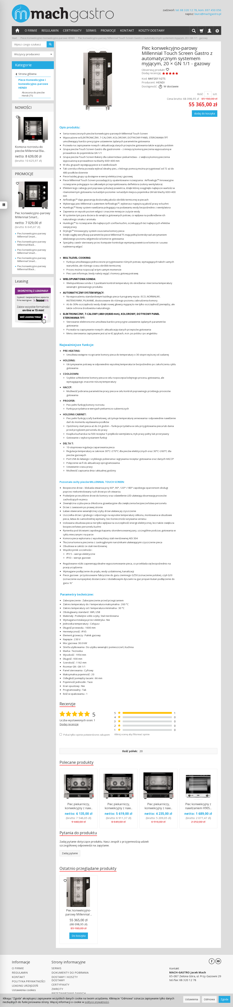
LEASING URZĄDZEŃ (25, 985)
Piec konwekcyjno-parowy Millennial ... (78, 912)
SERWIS (91, 31)
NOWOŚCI (23, 107)
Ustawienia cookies (24, 990)
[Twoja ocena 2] (167, 74)
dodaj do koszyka (204, 113)
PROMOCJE (108, 31)
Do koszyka (79, 935)
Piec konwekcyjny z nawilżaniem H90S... (198, 806)
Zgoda (224, 999)
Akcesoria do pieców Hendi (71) (33, 94)
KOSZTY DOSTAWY (152, 31)
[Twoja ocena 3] (170, 74)
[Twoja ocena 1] (163, 74)
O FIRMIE (31, 31)
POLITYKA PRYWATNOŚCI (28, 981)
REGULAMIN (50, 31)
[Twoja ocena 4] (173, 74)
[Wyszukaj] (50, 44)
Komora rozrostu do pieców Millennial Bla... (30, 149)
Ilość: (200, 94)
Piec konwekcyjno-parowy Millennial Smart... (32, 215)
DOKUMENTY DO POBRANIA (70, 972)
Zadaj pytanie (70, 853)
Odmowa (209, 999)
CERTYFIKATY (72, 31)
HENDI (160, 82)
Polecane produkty (77, 762)
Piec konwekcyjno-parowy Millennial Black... (31, 243)
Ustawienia (191, 999)
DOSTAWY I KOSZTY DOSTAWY (65, 978)
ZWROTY (57, 989)
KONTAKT (127, 31)
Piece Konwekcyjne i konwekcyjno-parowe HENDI (33, 83)
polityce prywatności (97, 1002)
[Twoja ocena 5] (176, 74)
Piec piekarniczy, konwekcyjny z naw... (78, 806)
